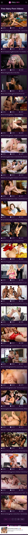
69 (18, 519)
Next (22, 519)
